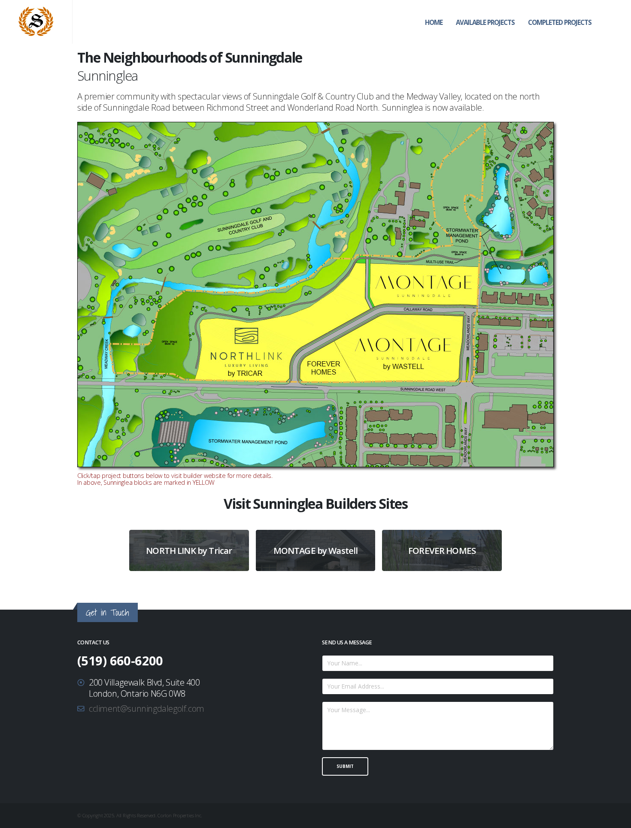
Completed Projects (560, 22)
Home (434, 22)
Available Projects (485, 22)
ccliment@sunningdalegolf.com (146, 708)
